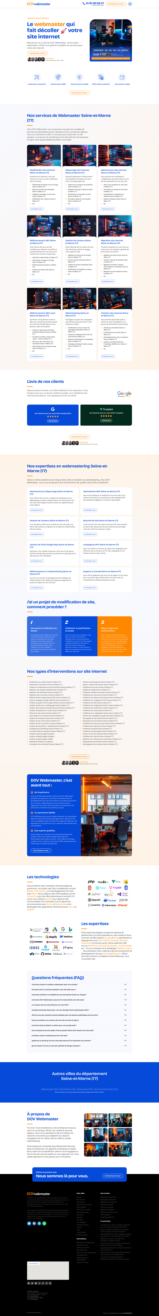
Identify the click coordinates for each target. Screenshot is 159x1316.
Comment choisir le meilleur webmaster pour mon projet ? (55, 985)
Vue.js (71, 907)
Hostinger (114, 940)
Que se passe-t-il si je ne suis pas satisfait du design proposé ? (56, 1046)
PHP (36, 891)
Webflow (121, 948)
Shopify (113, 946)
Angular (30, 909)
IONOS (106, 940)
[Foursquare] (43, 1283)
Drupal (129, 946)
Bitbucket (116, 953)
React (34, 894)
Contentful (32, 896)
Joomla (121, 946)
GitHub (106, 953)
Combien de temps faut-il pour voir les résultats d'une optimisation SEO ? (60, 1010)
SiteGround (86, 943)
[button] (130, 4)
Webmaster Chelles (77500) (49, 1089)
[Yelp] (46, 1283)
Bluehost (124, 940)
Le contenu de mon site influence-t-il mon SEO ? (50, 1005)
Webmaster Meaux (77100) (67, 1089)
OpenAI (49, 899)
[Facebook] (28, 1283)
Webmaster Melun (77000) (85, 1089)
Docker (49, 904)
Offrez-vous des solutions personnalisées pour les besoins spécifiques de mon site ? (65, 1015)
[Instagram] (39, 1283)
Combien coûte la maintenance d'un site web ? (50, 1036)
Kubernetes (61, 904)
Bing (116, 938)
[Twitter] (32, 1283)
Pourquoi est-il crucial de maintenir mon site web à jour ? (54, 990)
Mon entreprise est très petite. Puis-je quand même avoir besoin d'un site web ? (63, 1030)
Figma (129, 948)
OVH (100, 940)
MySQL (30, 891)
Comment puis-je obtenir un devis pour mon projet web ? (54, 1025)
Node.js (42, 891)
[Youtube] (35, 1283)
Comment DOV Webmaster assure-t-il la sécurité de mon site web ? (58, 1000)
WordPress (93, 946)
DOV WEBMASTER (127, 1313)
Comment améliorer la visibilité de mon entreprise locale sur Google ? (59, 995)
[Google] (50, 1283)
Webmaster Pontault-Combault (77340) (106, 1089)
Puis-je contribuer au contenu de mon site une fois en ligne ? (55, 1020)
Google (107, 938)
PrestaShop (104, 946)
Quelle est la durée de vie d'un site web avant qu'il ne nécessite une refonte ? (61, 1041)
